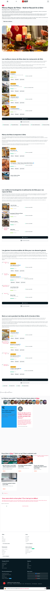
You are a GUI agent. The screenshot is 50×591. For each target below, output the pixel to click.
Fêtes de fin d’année (9, 414)
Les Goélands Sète (14, 108)
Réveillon (13, 415)
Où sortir (9, 415)
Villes (3, 534)
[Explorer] (7, 1)
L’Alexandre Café (14, 97)
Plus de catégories (30, 543)
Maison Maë (12, 295)
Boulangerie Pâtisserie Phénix (16, 213)
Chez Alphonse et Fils (15, 265)
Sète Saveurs (13, 150)
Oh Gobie (12, 74)
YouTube (38, 578)
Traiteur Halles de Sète (15, 175)
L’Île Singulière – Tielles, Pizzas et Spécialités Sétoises (21, 163)
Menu (13, 79)
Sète (3, 5)
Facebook (38, 573)
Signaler (11, 392)
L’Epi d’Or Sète (13, 205)
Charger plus (26, 118)
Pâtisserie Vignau (14, 221)
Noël (14, 414)
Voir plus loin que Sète (25, 121)
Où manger (5, 415)
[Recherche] (18, 1)
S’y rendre (22, 79)
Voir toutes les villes (6, 543)
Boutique (13, 282)
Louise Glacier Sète (14, 287)
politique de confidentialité (24, 588)
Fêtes (4, 414)
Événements (4, 547)
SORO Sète (12, 229)
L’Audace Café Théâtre (15, 368)
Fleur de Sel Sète (14, 85)
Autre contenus (28, 547)
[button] (46, 21)
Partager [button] (7, 392)
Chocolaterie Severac (15, 276)
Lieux (26, 534)
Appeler (17, 79)
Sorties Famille (5, 416)
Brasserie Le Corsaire (14, 344)
